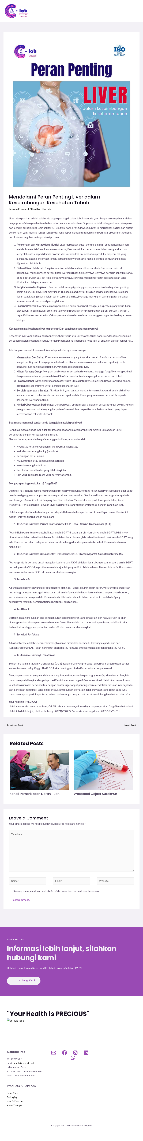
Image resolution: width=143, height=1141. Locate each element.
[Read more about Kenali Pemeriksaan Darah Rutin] (39, 769)
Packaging (12, 1097)
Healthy (35, 209)
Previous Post (13, 725)
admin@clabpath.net (24, 1063)
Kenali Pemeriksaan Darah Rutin (34, 794)
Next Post (131, 725)
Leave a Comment (19, 209)
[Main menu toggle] (136, 11)
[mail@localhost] (53, 1052)
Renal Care (12, 1093)
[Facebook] (64, 1052)
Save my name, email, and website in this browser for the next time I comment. (56, 891)
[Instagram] (75, 1052)
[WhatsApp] (72, 1057)
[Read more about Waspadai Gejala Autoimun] (103, 769)
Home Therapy (14, 1105)
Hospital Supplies (15, 1101)
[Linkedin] (86, 1052)
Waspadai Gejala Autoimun (95, 794)
